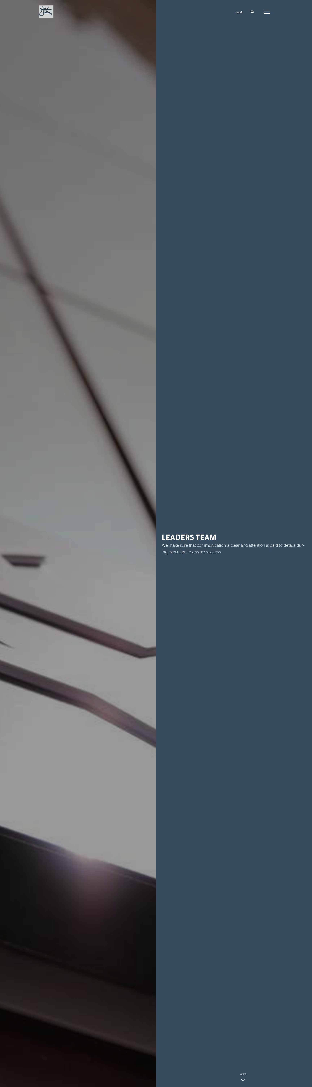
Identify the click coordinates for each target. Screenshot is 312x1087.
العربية (239, 12)
